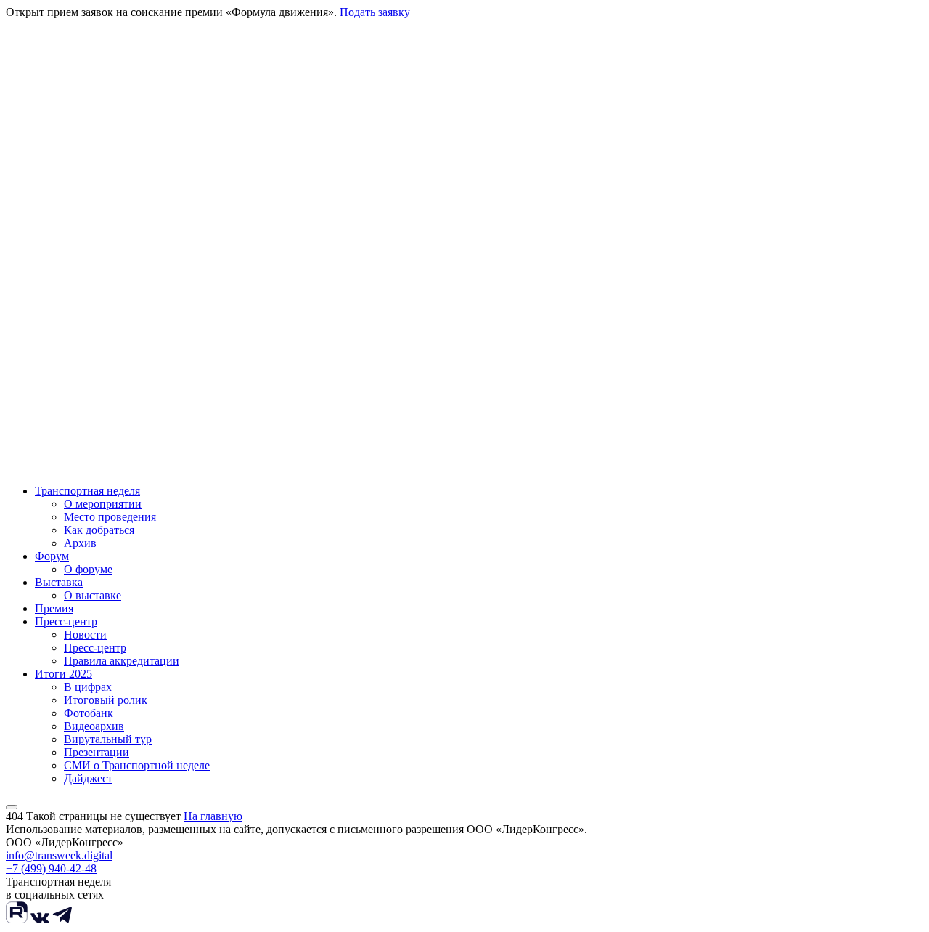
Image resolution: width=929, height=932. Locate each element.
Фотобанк (88, 713)
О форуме (88, 569)
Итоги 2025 (63, 674)
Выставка (59, 582)
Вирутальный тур (108, 739)
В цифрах (88, 687)
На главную (213, 816)
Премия (54, 608)
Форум (52, 556)
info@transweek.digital (59, 855)
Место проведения (110, 517)
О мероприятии (103, 504)
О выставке (92, 595)
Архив (80, 543)
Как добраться (99, 530)
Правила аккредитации (121, 661)
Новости (85, 634)
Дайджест (88, 778)
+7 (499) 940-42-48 (51, 868)
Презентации (96, 752)
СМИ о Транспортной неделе (137, 765)
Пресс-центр (66, 621)
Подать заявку (376, 12)
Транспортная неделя (87, 491)
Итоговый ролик (105, 700)
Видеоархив (94, 726)
